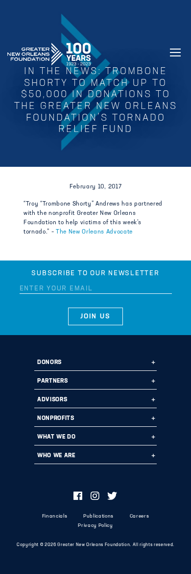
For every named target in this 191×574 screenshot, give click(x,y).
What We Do (56, 437)
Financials (55, 516)
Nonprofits (55, 418)
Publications (98, 516)
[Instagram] (95, 497)
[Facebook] (78, 497)
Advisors (52, 400)
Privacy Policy (95, 525)
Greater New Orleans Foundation (49, 51)
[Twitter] (112, 497)
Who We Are (56, 456)
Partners (52, 381)
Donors (49, 362)
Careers (139, 516)
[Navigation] (175, 52)
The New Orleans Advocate (94, 232)
